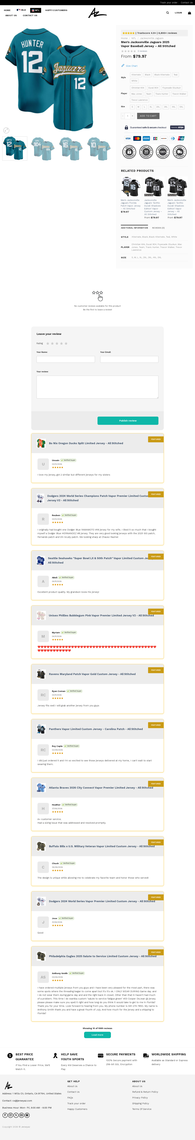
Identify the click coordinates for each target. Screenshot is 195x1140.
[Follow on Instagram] (10, 1115)
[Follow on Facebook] (5, 1115)
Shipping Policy (140, 1103)
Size (123, 107)
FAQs (70, 1097)
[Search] (167, 12)
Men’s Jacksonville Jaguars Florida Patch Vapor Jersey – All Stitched (130, 204)
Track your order (168, 2)
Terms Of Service (141, 1109)
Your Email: (105, 352)
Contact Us (187, 2)
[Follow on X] (16, 1115)
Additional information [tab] (134, 228)
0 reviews (142, 51)
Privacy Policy (140, 1097)
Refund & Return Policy (145, 1091)
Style (123, 77)
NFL (37, 10)
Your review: (42, 371)
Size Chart (131, 65)
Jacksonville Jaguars (151, 38)
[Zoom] (6, 130)
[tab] (158, 228)
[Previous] (8, 79)
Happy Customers (56, 10)
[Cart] (189, 12)
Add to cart (148, 116)
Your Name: (42, 352)
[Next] (105, 79)
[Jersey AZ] (97, 12)
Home (7, 10)
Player (124, 93)
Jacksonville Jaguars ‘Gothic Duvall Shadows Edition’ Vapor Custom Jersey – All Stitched (153, 207)
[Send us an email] (21, 1115)
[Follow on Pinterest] (27, 1115)
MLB (23, 10)
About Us (11, 15)
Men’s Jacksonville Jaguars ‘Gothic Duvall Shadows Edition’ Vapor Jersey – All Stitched (177, 207)
